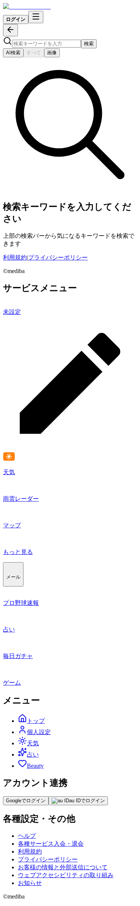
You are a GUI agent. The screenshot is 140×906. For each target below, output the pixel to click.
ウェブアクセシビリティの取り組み (65, 875)
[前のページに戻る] (10, 30)
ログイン (15, 19)
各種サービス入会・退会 (51, 843)
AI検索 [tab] (13, 52)
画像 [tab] (52, 52)
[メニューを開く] (35, 17)
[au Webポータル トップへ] (27, 6)
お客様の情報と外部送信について (63, 867)
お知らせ (30, 883)
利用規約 (15, 257)
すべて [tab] (34, 52)
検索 (89, 43)
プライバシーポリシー (58, 257)
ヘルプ (27, 836)
